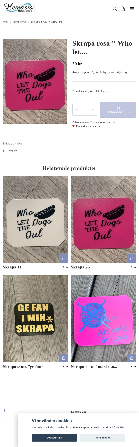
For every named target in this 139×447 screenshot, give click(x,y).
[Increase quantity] (93, 109)
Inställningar (102, 437)
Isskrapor (19, 22)
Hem (5, 22)
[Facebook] (4, 410)
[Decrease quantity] (77, 109)
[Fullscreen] (59, 46)
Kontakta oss (78, 412)
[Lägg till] (63, 258)
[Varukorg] (123, 8)
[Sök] (115, 8)
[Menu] (132, 8)
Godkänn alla (54, 437)
